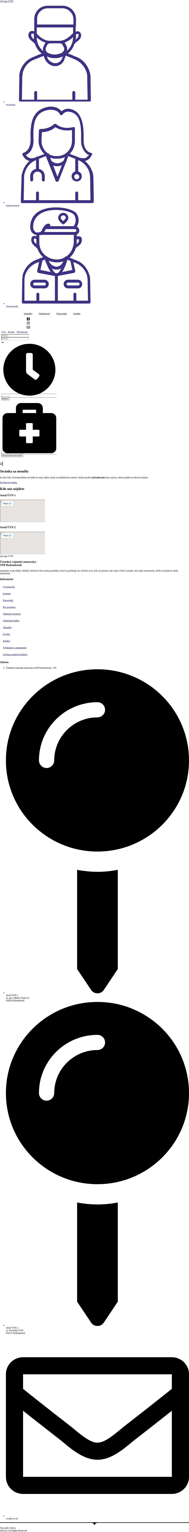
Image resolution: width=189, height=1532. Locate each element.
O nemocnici (9, 587)
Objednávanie (22, 332)
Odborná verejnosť (12, 614)
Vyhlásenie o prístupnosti (14, 647)
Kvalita (6, 634)
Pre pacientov (9, 607)
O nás (3, 332)
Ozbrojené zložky (11, 620)
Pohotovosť (44, 313)
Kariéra (76, 313)
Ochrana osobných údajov (15, 654)
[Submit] (2, 342)
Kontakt (11, 332)
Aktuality (28, 313)
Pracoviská (62, 313)
